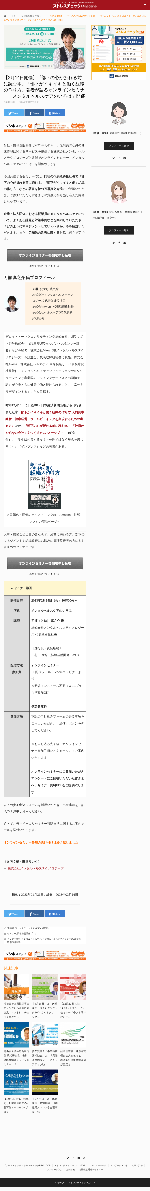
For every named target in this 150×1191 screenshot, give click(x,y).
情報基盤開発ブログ (31, 16)
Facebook (72, 1157)
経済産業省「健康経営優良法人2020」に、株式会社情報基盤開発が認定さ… (73, 1058)
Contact (78, 1157)
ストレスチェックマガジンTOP (69, 1165)
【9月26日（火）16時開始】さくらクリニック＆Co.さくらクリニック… (45, 1010)
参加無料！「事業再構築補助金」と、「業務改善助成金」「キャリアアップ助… (45, 1058)
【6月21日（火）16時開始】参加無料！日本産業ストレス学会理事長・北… (45, 1105)
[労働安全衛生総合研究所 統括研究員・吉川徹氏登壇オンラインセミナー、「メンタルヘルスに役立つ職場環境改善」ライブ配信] (16, 1034)
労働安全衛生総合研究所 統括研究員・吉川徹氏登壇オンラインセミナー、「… (16, 1058)
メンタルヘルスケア (31, 939)
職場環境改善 (13, 942)
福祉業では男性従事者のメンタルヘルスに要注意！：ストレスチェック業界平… (16, 1010)
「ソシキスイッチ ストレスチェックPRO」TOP (26, 1165)
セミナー (16, 16)
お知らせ (70, 1169)
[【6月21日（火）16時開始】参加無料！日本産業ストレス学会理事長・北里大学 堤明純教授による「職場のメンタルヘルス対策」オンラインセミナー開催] (45, 1082)
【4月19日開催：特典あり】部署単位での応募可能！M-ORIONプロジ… (16, 1105)
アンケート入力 (54, 1169)
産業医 (77, 939)
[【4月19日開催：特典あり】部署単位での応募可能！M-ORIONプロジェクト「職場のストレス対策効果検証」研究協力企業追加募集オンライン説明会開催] (16, 1082)
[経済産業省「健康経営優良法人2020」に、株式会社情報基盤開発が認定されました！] (73, 1034)
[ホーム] (5, 15)
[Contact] (124, 156)
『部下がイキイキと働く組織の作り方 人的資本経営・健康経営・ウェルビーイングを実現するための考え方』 (44, 419)
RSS (83, 1157)
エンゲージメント (119, 1165)
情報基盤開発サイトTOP (91, 1169)
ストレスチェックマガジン (81, 1182)
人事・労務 (137, 1165)
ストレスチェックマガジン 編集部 (31, 928)
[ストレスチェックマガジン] (75, 4)
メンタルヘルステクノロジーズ (57, 939)
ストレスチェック (97, 1165)
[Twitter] (113, 156)
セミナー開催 (13, 939)
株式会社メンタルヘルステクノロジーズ (36, 868)
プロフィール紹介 (119, 145)
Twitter (67, 1157)
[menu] (145, 5)
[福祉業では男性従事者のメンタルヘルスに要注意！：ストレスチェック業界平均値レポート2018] (16, 987)
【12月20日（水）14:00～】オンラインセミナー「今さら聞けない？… (73, 1010)
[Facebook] (119, 156)
